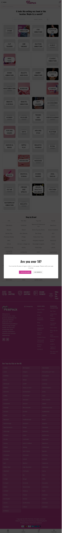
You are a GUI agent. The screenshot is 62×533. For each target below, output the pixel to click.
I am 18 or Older (25, 272)
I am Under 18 (38, 272)
